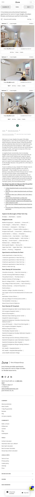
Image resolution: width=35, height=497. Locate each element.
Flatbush (23, 224)
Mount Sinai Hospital (8, 313)
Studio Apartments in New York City (12, 255)
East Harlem (16, 236)
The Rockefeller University (9, 301)
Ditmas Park (15, 224)
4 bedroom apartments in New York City (13, 264)
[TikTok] (8, 377)
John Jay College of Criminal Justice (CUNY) (13, 298)
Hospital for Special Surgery (10, 318)
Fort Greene (5, 227)
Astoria (4, 249)
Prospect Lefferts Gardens (21, 229)
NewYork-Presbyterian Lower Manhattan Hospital (15, 340)
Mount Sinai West (7, 335)
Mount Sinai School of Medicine (11, 303)
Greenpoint (14, 227)
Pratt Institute (6, 288)
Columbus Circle (6, 236)
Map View (26, 492)
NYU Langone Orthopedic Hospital (11, 326)
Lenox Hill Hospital (7, 324)
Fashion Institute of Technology (10, 279)
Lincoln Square (13, 240)
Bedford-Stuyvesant (7, 222)
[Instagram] (5, 377)
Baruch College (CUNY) (8, 281)
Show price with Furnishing (10, 19)
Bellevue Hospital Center (9, 328)
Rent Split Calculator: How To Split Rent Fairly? (18, 199)
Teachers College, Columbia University (12, 290)
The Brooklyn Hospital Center (10, 331)
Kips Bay (4, 240)
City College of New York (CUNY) (11, 283)
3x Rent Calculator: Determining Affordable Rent (19, 201)
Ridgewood (18, 249)
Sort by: (29, 19)
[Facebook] (2, 377)
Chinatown (22, 234)
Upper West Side (17, 247)
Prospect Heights (7, 229)
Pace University (25, 283)
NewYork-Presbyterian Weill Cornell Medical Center (16, 309)
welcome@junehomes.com (10, 389)
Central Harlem (6, 234)
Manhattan (12, 216)
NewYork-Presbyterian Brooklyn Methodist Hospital (16, 333)
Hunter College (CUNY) (23, 281)
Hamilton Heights (14, 238)
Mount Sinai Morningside (21, 324)
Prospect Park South (7, 231)
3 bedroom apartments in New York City (13, 262)
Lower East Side (23, 240)
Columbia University (7, 272)
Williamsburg (27, 231)
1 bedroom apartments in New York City (13, 257)
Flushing (10, 249)
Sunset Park (18, 231)
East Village (25, 236)
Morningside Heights (8, 245)
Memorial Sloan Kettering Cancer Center (13, 315)
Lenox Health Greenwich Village (11, 353)
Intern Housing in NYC (12, 202)
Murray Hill (19, 245)
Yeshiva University (7, 286)
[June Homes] (13, 364)
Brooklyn (4, 216)
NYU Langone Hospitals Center (10, 311)
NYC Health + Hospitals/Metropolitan (12, 350)
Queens (19, 216)
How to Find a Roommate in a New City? (16, 198)
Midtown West (15, 242)
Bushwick (17, 222)
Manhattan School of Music (9, 296)
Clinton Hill (25, 222)
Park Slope (21, 227)
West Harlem (27, 247)
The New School (19, 277)
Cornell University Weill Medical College (13, 274)
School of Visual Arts (19, 286)
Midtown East (6, 242)
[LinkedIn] (11, 377)
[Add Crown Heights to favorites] (3, 27)
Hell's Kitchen (24, 238)
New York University (20, 272)
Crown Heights (6, 224)
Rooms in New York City (8, 266)
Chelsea (15, 234)
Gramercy (5, 238)
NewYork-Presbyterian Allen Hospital (12, 342)
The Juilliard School (7, 277)
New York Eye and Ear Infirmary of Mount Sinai (15, 337)
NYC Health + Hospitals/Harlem (10, 348)
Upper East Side (6, 247)
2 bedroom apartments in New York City (13, 260)
